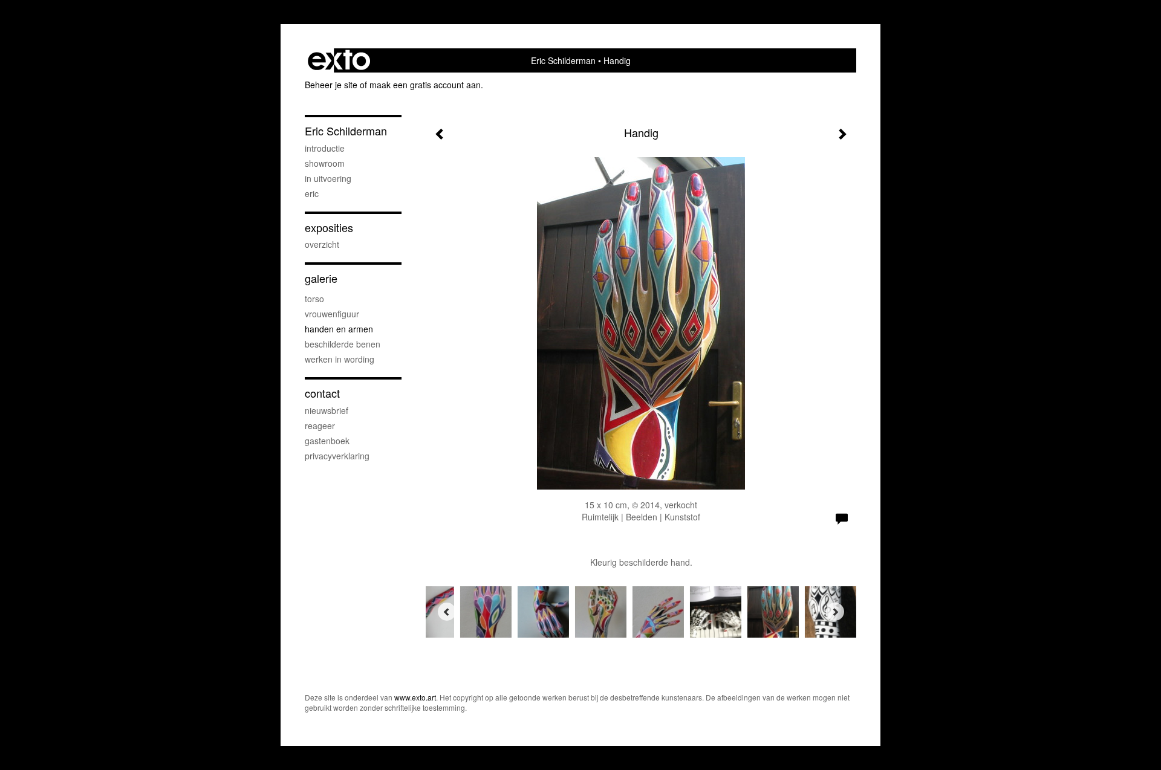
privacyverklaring (337, 456)
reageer (320, 425)
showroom (325, 163)
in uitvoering (328, 178)
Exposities (329, 227)
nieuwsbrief (326, 410)
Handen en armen (339, 329)
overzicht (322, 244)
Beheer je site (331, 85)
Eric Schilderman (563, 60)
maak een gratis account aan (425, 85)
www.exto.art (415, 697)
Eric (312, 193)
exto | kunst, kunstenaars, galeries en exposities (339, 60)
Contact (322, 393)
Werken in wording (339, 359)
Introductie (325, 148)
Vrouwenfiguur (332, 314)
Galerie (321, 278)
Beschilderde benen (342, 344)
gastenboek (327, 441)
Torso (314, 299)
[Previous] (447, 612)
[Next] (835, 612)
